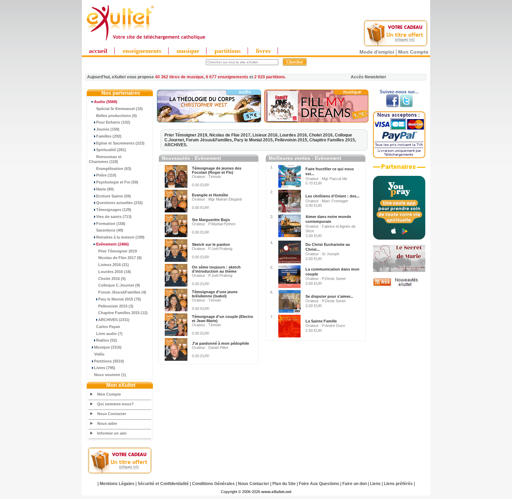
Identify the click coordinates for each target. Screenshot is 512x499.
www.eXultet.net (276, 492)
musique (188, 50)
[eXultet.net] (145, 40)
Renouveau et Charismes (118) (105, 159)
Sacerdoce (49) (109, 230)
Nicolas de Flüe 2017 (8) (120, 258)
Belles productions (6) (116, 116)
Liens (375, 483)
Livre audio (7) (109, 334)
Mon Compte (413, 52)
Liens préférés (398, 483)
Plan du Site (284, 483)
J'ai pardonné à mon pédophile (220, 343)
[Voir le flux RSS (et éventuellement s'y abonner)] (399, 285)
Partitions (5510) (109, 361)
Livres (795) (104, 368)
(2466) (112, 244)
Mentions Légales (117, 483)
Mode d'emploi (376, 52)
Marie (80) (105, 189)
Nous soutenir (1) (110, 375)
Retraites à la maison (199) (120, 237)
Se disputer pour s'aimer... (329, 296)
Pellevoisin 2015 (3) (115, 306)
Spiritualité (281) (111, 150)
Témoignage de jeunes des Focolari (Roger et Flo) (216, 170)
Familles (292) (109, 136)
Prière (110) (106, 175)
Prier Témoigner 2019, (186, 135)
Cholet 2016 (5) (112, 278)
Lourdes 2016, (294, 135)
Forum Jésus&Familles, (210, 140)
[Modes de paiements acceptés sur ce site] (399, 156)
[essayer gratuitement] (395, 46)
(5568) (105, 102)
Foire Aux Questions (319, 483)
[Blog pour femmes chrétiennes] (399, 270)
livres (263, 50)
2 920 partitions (269, 77)
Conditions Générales (213, 483)
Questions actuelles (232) (119, 203)
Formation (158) (110, 223)
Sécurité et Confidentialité (163, 483)
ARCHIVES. (175, 144)
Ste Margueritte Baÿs (211, 220)
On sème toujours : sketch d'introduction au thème (216, 269)
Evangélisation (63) (113, 168)
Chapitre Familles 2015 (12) (123, 313)
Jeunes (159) (107, 129)
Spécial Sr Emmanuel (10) (119, 109)
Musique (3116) (108, 347)
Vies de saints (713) (114, 217)
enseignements (142, 50)
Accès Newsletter (368, 77)
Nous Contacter (111, 414)
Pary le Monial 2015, (254, 140)
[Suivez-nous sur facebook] (392, 105)
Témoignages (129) (113, 210)
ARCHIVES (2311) (114, 320)
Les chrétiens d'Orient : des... (332, 196)
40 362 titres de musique (179, 77)
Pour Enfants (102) (113, 122)
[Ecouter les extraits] (316, 121)
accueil (98, 50)
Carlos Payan (108, 327)
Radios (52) (106, 340)
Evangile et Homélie (210, 195)
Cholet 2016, (322, 135)
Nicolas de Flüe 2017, (231, 135)
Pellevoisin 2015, (292, 140)
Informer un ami (111, 433)
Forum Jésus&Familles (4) (122, 292)
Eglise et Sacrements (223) (120, 143)
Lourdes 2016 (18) (114, 272)
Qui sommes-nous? (115, 404)
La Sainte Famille (321, 321)
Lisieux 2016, (266, 135)
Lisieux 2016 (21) (113, 265)
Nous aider (107, 423)
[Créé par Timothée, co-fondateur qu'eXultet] (399, 238)
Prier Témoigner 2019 (117, 251)
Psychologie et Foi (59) (117, 182)
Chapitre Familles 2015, (332, 140)
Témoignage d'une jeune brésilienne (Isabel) (215, 294)
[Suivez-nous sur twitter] (406, 105)
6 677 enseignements (227, 77)
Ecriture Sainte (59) (113, 196)
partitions (228, 50)
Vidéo (99, 354)
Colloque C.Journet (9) (119, 285)
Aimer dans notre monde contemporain (328, 219)
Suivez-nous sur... (399, 91)
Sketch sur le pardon (211, 244)
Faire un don (354, 483)
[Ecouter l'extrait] (209, 121)
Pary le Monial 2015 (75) (119, 299)
